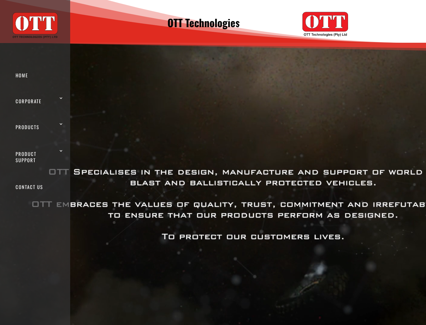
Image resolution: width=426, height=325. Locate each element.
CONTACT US (29, 186)
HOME (22, 75)
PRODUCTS (27, 127)
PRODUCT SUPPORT (26, 156)
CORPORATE (28, 101)
